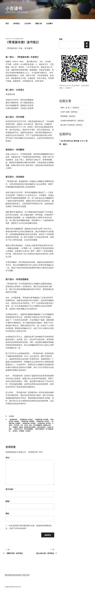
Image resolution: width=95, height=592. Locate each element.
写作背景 (16, 425)
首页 (7, 23)
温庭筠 (21, 427)
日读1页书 (26, 575)
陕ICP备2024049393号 (13, 575)
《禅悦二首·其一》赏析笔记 (69, 107)
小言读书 (14, 8)
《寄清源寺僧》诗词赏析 (29, 423)
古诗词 (26, 425)
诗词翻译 (21, 431)
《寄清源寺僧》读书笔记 (44, 423)
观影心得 (38, 23)
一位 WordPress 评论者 (69, 140)
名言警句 (49, 23)
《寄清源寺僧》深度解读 (27, 421)
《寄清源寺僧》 (13, 419)
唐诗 (30, 425)
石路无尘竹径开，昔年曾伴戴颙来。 (24, 429)
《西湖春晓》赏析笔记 (67, 116)
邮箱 (8, 501)
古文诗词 (27, 23)
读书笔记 (16, 23)
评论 (8, 457)
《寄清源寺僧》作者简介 (26, 419)
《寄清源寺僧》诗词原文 (43, 421)
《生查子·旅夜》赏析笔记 (68, 112)
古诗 (21, 425)
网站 (7, 513)
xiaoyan (20, 39)
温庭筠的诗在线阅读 (30, 427)
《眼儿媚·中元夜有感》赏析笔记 (70, 125)
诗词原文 (15, 431)
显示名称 (10, 489)
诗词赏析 (27, 431)
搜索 (60, 39)
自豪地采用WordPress (13, 586)
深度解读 (15, 427)
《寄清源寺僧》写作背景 (41, 419)
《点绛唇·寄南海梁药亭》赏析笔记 (71, 120)
